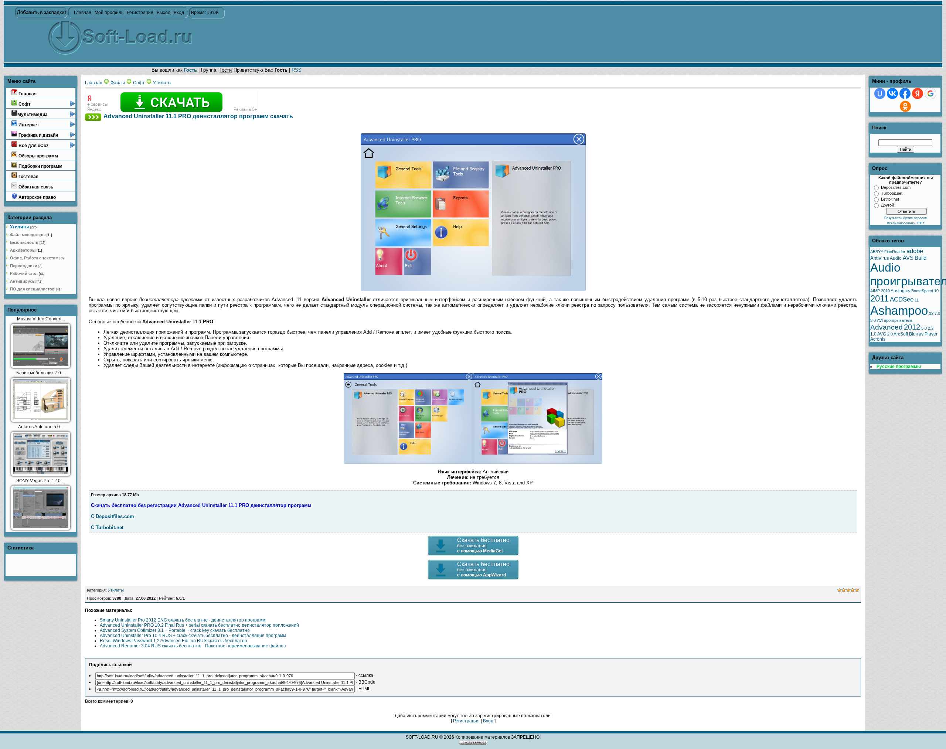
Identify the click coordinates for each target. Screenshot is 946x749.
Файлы (117, 82)
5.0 (924, 328)
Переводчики (23, 265)
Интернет (28, 124)
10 (936, 291)
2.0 (890, 334)
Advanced (886, 327)
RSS (297, 70)
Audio (896, 258)
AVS (908, 258)
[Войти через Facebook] (905, 93)
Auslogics (900, 290)
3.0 (873, 320)
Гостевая (27, 176)
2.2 (930, 328)
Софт (24, 104)
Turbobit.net (891, 193)
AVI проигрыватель (894, 320)
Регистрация (140, 12)
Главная (82, 12)
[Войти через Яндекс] (917, 93)
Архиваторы (22, 250)
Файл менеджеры (27, 234)
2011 (879, 298)
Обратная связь (35, 187)
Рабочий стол (24, 273)
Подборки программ (39, 166)
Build (920, 258)
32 (931, 313)
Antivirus (879, 258)
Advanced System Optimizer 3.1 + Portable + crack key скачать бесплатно (175, 630)
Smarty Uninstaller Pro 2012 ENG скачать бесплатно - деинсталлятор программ (182, 620)
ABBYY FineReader (887, 251)
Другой (887, 205)
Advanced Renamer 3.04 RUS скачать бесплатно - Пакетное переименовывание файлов (193, 645)
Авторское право (36, 197)
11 (917, 300)
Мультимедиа (32, 114)
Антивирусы (22, 281)
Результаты (893, 218)
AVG (881, 334)
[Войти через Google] (930, 93)
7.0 (937, 313)
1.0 (873, 334)
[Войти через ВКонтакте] (892, 93)
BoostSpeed (922, 291)
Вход (179, 12)
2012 (912, 327)
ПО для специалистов (32, 289)
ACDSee (901, 299)
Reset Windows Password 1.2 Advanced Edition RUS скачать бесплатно (173, 640)
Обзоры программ (37, 156)
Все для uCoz (32, 145)
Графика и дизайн (37, 135)
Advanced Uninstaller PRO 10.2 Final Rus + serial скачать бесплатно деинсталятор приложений (199, 625)
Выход (163, 12)
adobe (914, 251)
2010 (885, 291)
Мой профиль (109, 12)
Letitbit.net (890, 199)
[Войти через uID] (879, 93)
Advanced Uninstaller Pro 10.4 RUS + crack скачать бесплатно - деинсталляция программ (193, 635)
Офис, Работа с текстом (34, 258)
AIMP (875, 291)
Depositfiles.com (896, 187)
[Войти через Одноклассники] (905, 106)
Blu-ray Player (923, 334)
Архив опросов (915, 218)
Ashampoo (899, 310)
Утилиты (19, 226)
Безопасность (24, 242)
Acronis (877, 339)
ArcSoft (901, 334)
